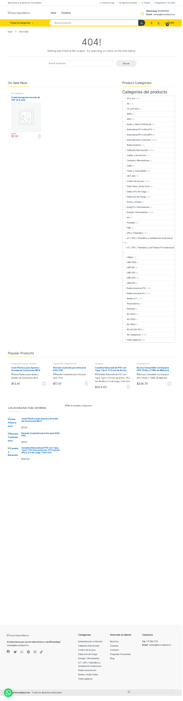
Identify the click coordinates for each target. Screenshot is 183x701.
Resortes (131, 309)
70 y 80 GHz (133, 109)
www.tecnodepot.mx (19, 692)
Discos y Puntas (134, 202)
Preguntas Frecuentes (120, 654)
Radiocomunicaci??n (136, 288)
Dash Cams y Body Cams (138, 186)
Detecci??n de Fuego (137, 191)
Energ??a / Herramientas (138, 207)
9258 (129, 114)
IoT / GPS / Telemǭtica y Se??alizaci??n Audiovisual (150, 247)
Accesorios (141, 364)
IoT (148, 364)
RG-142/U (131, 314)
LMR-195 (131, 267)
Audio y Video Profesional (139, 124)
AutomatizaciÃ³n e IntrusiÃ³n (140, 134)
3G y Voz (131, 98)
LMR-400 (131, 277)
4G (128, 103)
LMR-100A (131, 262)
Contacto (66, 13)
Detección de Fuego (136, 197)
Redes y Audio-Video (88, 674)
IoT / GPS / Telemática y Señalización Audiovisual (149, 238)
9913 (129, 119)
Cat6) (129, 165)
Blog (112, 658)
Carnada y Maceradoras (138, 160)
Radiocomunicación (136, 293)
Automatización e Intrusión (139, 140)
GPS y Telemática (135, 233)
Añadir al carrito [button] (38, 136)
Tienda (147, 3)
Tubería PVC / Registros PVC (64, 364)
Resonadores (133, 303)
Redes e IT (132, 298)
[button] (8, 692)
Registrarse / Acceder (165, 3)
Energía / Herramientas (137, 212)
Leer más (43, 383)
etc (128, 217)
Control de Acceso (135, 181)
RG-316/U (131, 324)
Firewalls (131, 222)
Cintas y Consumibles (136, 171)
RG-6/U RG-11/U (134, 329)
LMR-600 (131, 283)
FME (129, 228)
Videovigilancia (134, 340)
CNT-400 (131, 176)
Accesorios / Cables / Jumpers (24, 364)
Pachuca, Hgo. (108, 3)
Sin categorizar (17, 93)
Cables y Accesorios (136, 155)
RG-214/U (131, 319)
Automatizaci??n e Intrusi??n (139, 129)
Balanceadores (134, 145)
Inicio (53, 13)
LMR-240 (131, 272)
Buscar (126, 63)
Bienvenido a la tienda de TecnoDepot (24, 3)
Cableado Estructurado (137, 150)
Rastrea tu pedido (129, 3)
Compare (114, 650)
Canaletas (99, 364)
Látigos (130, 257)
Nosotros (114, 641)
